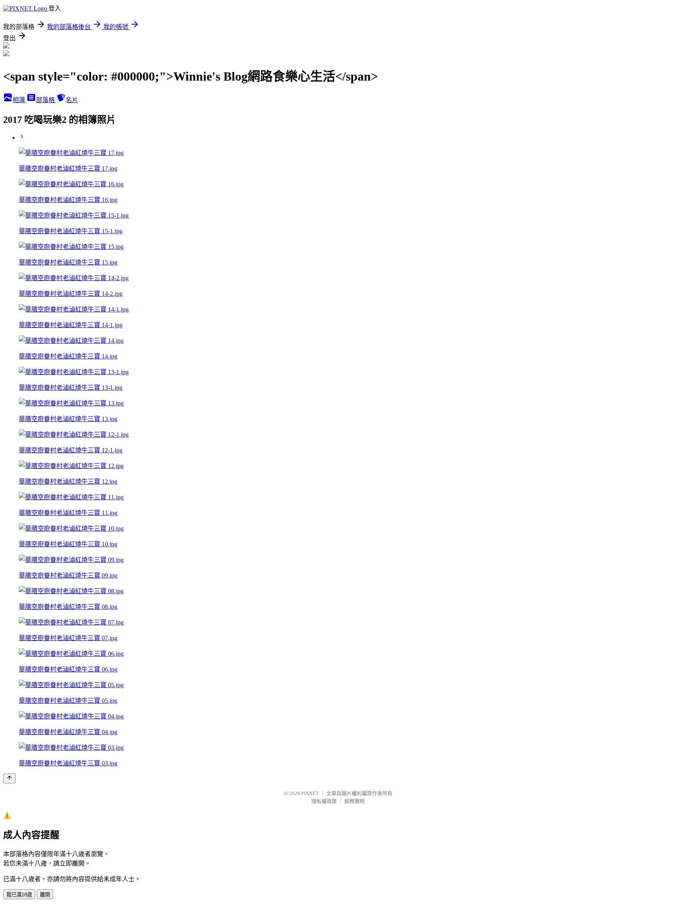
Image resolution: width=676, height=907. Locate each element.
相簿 (20, 100)
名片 (72, 100)
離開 (45, 895)
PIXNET (310, 793)
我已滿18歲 (19, 895)
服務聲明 (354, 801)
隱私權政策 (324, 801)
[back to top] (9, 778)
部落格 (46, 100)
